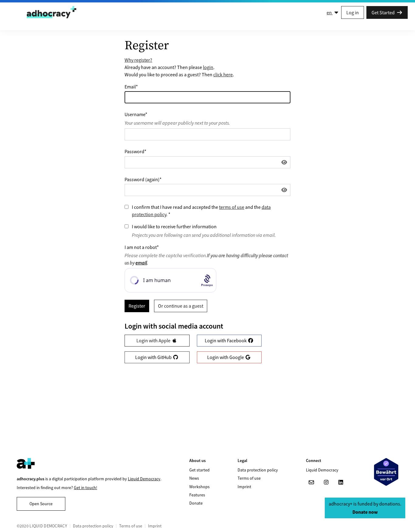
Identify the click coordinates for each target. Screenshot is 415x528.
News (194, 478)
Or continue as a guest (180, 306)
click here (223, 74)
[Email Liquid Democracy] (311, 482)
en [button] (330, 12)
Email (131, 87)
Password (135, 151)
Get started (199, 470)
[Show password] (284, 162)
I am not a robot (142, 247)
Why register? (138, 60)
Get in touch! (85, 487)
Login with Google (226, 357)
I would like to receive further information (174, 226)
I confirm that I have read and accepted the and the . (201, 210)
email (141, 263)
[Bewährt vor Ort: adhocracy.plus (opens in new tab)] (386, 472)
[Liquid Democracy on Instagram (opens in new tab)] (326, 482)
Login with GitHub (154, 357)
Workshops (199, 486)
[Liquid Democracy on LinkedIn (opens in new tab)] (340, 482)
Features (197, 495)
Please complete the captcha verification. (206, 259)
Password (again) (143, 179)
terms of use (231, 207)
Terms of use (249, 478)
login (208, 67)
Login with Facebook (226, 340)
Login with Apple (153, 340)
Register (137, 306)
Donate (196, 503)
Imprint (244, 486)
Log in (352, 12)
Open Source (41, 503)
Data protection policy (258, 470)
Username (136, 114)
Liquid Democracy (144, 478)
